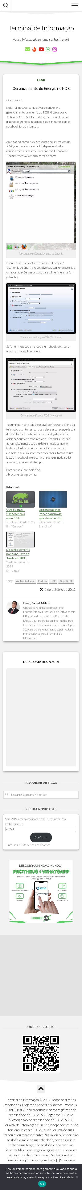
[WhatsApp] (47, 49)
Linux (41, 79)
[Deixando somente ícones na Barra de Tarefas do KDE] (20, 539)
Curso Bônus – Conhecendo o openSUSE (15, 514)
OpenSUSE (66, 581)
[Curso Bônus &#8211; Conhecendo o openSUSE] (20, 499)
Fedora (42, 581)
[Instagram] (54, 49)
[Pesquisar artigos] (5, 5)
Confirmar (41, 837)
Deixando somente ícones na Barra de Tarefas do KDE (18, 554)
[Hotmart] (34, 49)
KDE (53, 581)
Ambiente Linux (25, 581)
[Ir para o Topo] (41, 1089)
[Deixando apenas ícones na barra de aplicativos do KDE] (53, 499)
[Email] (27, 49)
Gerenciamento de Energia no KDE (41, 88)
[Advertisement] (41, 975)
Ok (42, 1183)
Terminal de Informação (41, 28)
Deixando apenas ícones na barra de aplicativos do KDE (50, 514)
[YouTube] (41, 49)
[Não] (77, 1177)
